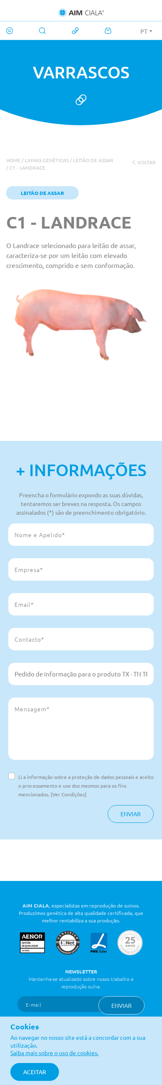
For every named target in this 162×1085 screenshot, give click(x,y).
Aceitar (34, 1071)
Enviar (130, 813)
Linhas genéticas (47, 160)
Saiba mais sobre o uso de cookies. (54, 1052)
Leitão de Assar (93, 160)
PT (143, 31)
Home (13, 160)
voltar (146, 162)
